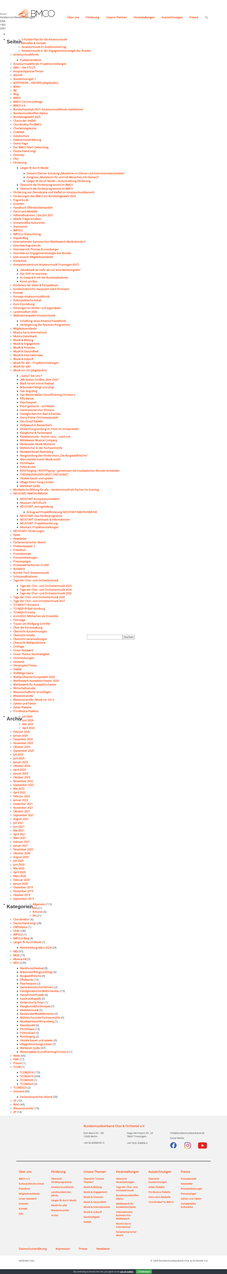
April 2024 (19, 769)
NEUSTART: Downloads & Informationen (45, 519)
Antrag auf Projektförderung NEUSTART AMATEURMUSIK (62, 512)
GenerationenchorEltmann (37, 987)
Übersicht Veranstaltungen (30, 639)
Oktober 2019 (21, 895)
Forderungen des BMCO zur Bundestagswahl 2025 (44, 196)
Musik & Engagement (26, 344)
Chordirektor (21, 919)
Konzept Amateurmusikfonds (31, 296)
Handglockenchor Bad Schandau (40, 414)
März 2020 (19, 876)
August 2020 (21, 857)
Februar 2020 (21, 880)
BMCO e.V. (19, 105)
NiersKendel (27, 1025)
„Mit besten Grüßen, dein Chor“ (39, 379)
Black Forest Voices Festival (37, 383)
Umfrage (18, 646)
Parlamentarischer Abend (29, 542)
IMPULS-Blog (21, 938)
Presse (193, 17)
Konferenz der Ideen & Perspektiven (35, 285)
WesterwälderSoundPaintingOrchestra (44, 1052)
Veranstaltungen (144, 17)
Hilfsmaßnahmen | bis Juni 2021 (33, 215)
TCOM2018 (26, 1072)
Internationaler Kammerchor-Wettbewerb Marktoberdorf (49, 241)
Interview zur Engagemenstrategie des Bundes (42, 253)
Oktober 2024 (21, 766)
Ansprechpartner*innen (28, 71)
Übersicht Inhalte (24, 635)
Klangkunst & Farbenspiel (36, 433)
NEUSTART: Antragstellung (36, 506)
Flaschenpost (28, 402)
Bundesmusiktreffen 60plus (30, 113)
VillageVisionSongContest (36, 1044)
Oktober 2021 (21, 811)
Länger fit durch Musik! (34, 168)
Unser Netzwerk (23, 650)
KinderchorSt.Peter (32, 1002)
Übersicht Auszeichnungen (30, 631)
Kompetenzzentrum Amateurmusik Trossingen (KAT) (46, 264)
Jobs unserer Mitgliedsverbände (33, 257)
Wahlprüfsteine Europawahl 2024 (34, 677)
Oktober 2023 (21, 777)
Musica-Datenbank (25, 336)
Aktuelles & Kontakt (34, 43)
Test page (19, 620)
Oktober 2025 (21, 747)
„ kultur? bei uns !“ (31, 376)
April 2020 (19, 872)
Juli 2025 (18, 754)
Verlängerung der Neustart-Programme (45, 325)
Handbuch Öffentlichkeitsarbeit (33, 207)
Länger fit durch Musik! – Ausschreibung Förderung (59, 181)
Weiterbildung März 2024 (35, 947)
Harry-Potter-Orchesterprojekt (39, 417)
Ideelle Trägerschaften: (27, 219)
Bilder (17, 86)
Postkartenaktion (31, 60)
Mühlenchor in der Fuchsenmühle (41, 448)
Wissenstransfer (23, 696)
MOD (16, 955)
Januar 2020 (20, 883)
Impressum (20, 226)
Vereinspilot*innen (25, 665)
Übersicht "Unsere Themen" (94, 1180)
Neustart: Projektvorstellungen (39, 527)
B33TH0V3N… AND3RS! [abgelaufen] (35, 83)
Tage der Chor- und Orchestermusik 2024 (46, 589)
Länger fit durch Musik (27, 942)
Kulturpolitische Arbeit (27, 300)
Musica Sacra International (30, 332)
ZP (14, 1112)
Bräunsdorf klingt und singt (37, 387)
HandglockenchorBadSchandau (39, 991)
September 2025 (23, 751)
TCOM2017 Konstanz (26, 605)
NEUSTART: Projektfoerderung (39, 523)
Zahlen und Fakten (24, 703)
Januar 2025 (20, 762)
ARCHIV (18, 75)
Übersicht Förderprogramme (61, 1180)
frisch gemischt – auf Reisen (37, 406)
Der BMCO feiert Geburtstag (31, 147)
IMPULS (18, 230)
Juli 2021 (18, 823)
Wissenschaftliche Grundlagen (32, 692)
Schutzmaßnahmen (25, 576)
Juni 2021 (19, 826)
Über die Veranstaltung (28, 627)
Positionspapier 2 (24, 546)
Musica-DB (20, 959)
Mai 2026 (27, 724)
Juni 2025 (19, 758)
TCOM (17, 1067)
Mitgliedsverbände (25, 328)
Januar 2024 (20, 773)
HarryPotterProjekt (32, 995)
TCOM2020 (26, 1080)
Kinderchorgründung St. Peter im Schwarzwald (49, 429)
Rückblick (19, 569)
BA (34, 915)
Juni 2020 (19, 864)
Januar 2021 (20, 845)
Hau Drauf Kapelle (31, 421)
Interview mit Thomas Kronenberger (36, 249)
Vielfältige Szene (23, 673)
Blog (16, 94)
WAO (16, 1104)
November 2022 (23, 781)
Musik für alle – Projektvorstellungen (36, 363)
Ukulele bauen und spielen (36, 478)
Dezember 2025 (23, 739)
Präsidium (19, 550)
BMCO (17, 98)
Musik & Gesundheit (26, 351)
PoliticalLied (27, 1033)
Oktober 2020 (21, 853)
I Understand (144, 1271)
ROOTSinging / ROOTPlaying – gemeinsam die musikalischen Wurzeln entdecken (70, 470)
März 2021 (19, 838)
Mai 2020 (18, 868)
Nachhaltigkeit (92, 1216)
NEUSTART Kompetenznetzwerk (39, 499)
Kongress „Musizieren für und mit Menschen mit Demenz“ (63, 177)
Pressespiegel (22, 561)
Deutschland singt (24, 151)
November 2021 (23, 808)
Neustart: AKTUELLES (33, 503)
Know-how (19, 261)
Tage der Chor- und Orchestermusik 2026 (39, 597)
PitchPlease (27, 463)
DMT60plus (20, 927)
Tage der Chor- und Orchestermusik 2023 (46, 586)
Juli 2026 (27, 716)
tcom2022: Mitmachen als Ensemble (35, 616)
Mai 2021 (18, 830)
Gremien (18, 204)
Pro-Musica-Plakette (25, 711)
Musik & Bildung (23, 340)
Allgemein (39, 904)
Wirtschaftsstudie (24, 688)
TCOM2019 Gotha (24, 612)
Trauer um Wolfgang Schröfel (31, 624)
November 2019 (23, 891)
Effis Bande (27, 398)
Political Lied (28, 467)
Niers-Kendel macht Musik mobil (40, 459)
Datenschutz (21, 136)
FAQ (15, 159)
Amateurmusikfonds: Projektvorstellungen (39, 64)
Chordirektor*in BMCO (27, 124)
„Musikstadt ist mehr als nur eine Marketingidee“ (50, 270)
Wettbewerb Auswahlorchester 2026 (36, 681)
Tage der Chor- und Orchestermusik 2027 (39, 601)
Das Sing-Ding (28, 391)
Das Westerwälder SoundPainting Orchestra (47, 395)
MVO (16, 963)
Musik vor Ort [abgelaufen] (30, 370)
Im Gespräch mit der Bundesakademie (44, 277)
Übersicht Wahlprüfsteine (29, 642)
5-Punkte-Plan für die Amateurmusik (44, 39)
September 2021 (23, 815)
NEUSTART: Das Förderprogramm (41, 516)
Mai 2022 (18, 788)
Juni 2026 (28, 720)
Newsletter (20, 538)
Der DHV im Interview (33, 274)
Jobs (21, 1213)
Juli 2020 (18, 861)
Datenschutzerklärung (27, 140)
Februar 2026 (21, 732)
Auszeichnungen (172, 17)
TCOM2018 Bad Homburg (29, 608)
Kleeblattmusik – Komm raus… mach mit (45, 436)
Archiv (54, 1215)
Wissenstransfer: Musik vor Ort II (33, 699)
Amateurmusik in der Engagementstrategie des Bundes (56, 51)
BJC (15, 90)
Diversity (18, 155)
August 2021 (21, 819)
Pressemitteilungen (25, 557)
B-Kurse (38, 912)
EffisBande (26, 980)
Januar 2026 (20, 735)
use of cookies (126, 1271)
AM (35, 908)
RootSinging (27, 1036)
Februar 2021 (21, 842)
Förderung (92, 17)
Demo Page (20, 143)
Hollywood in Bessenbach (36, 425)
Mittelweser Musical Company (38, 440)
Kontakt (18, 292)
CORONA (18, 132)
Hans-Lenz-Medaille (25, 211)
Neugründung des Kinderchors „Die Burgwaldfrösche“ (54, 455)
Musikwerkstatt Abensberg (36, 452)
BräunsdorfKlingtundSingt (36, 972)
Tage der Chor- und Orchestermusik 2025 (46, 593)
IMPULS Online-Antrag (27, 234)
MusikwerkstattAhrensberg (37, 1021)
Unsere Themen (116, 17)
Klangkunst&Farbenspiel (35, 1006)
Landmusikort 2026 (25, 312)
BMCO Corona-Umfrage (28, 102)
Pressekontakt (22, 554)
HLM (16, 931)
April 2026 (28, 728)
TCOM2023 (26, 1084)
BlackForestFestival (32, 968)
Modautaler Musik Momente (37, 444)
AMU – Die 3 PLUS (24, 67)
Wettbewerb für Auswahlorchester (35, 684)
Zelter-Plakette (22, 707)
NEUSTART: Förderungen (28, 531)
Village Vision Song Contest (37, 482)
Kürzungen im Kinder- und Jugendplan (37, 308)
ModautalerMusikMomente (37, 1014)
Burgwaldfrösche (30, 976)
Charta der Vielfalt (24, 120)
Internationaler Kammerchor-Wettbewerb (124, 1215)
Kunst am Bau (28, 281)
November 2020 (23, 849)
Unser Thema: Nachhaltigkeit (31, 654)
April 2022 (19, 792)
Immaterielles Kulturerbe (29, 223)
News (16, 535)
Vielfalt (17, 669)
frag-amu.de (21, 200)
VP (15, 1100)
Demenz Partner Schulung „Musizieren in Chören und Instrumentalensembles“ (76, 173)
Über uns (73, 17)
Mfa (15, 951)
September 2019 (23, 899)
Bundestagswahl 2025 (27, 117)
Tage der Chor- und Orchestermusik (35, 580)
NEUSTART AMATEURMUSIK (30, 493)
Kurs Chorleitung (24, 304)
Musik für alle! (22, 366)
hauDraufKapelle (30, 998)
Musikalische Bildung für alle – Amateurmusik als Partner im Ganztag (56, 489)
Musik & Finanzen (24, 347)
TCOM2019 (26, 1076)
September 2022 (23, 785)
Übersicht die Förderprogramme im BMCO (46, 185)
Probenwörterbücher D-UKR (31, 565)
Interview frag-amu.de (27, 245)
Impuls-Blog (20, 238)
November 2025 (23, 743)
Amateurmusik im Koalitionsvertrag (44, 47)
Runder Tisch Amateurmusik (31, 573)
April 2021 (19, 834)
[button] (206, 18)
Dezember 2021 (23, 804)
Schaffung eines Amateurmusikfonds (43, 321)
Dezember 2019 (23, 887)
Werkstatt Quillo (30, 486)
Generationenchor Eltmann (37, 410)
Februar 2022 (21, 796)
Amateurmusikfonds (26, 54)
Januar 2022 (20, 800)
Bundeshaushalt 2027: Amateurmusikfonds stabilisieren (48, 109)
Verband (18, 662)
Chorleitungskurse (24, 128)
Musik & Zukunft (23, 359)
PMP (16, 1059)
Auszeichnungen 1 (24, 79)
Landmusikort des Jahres (61, 1193)
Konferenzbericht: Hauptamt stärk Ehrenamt (41, 289)
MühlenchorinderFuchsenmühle (40, 1017)
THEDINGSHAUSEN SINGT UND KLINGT (44, 474)
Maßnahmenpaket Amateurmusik (34, 315)
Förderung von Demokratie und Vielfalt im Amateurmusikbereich (54, 192)
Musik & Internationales (28, 355)
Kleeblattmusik (29, 1010)
